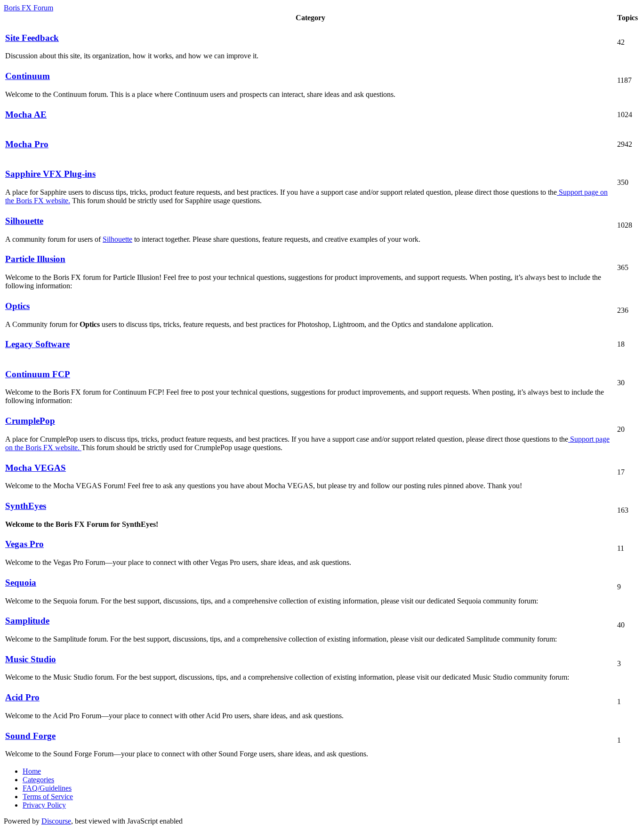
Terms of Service (48, 797)
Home (32, 771)
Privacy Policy (44, 805)
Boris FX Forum (28, 8)
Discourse (56, 821)
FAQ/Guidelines (47, 788)
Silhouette (117, 239)
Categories (38, 780)
